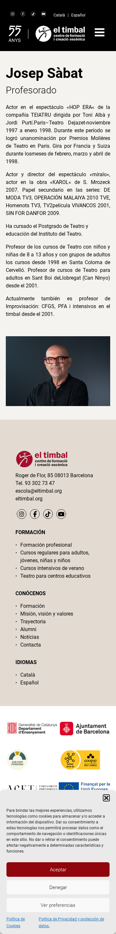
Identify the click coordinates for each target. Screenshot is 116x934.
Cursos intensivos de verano (52, 568)
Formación (32, 606)
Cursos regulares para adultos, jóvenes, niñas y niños (54, 557)
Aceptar (58, 870)
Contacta (30, 645)
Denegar (58, 887)
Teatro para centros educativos (55, 576)
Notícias (29, 637)
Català (59, 15)
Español (78, 15)
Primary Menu (99, 32)
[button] (106, 798)
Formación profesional (46, 545)
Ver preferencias (58, 905)
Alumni (28, 629)
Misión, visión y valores (46, 614)
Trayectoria (33, 621)
